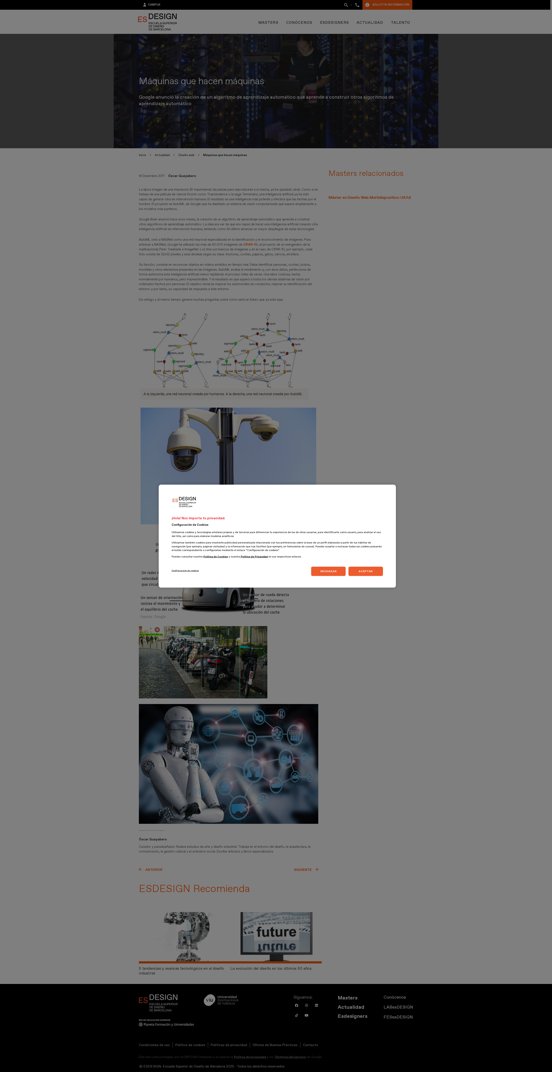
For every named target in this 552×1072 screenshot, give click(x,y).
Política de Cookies (215, 556)
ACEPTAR (365, 571)
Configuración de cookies (185, 570)
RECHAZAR (328, 571)
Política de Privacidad (254, 556)
